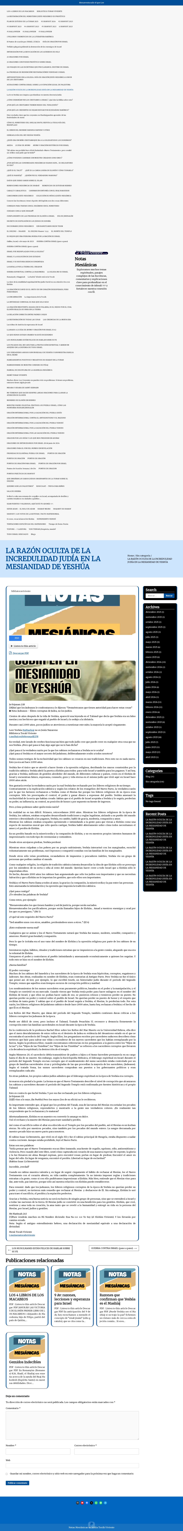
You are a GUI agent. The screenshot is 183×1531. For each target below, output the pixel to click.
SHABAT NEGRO (44, 509)
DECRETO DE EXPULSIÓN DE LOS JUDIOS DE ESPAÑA (29, 221)
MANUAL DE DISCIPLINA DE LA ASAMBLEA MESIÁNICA (29, 370)
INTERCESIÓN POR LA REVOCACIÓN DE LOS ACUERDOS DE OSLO (33, 52)
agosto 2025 (152, 632)
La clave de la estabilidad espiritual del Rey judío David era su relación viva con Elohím (38, 283)
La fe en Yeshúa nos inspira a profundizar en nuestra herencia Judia (34, 95)
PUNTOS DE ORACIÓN (56, 453)
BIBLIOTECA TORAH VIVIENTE (49, 11)
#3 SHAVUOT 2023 (14, 26)
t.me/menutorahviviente (22, 1235)
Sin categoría (152, 781)
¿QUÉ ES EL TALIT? (14, 170)
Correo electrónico (85, 1445)
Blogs (33, 534)
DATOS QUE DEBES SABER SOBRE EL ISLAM (24, 181)
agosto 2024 (152, 677)
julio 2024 (151, 682)
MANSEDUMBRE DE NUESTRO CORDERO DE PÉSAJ (27, 365)
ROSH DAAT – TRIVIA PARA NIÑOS (50, 486)
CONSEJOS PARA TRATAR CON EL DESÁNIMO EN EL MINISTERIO (33, 206)
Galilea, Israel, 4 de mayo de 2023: (20, 241)
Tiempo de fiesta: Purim (58, 524)
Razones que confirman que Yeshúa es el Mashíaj (117, 1299)
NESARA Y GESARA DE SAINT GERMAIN (22, 388)
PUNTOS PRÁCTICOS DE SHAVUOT (21, 474)
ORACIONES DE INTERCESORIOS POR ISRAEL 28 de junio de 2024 (33, 443)
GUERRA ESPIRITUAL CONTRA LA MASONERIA (25, 272)
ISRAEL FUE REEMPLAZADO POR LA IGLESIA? (25, 252)
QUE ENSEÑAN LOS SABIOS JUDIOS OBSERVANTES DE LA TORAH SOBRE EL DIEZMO (37, 480)
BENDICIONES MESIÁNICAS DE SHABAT (23, 186)
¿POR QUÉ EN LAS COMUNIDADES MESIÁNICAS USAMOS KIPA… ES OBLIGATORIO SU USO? (40, 164)
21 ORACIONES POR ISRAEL (18, 57)
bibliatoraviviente (21, 591)
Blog (148, 776)
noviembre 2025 (154, 617)
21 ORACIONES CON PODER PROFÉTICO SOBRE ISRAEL (29, 62)
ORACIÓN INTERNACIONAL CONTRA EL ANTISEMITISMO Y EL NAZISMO (36, 418)
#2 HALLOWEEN (29, 32)
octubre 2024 (152, 672)
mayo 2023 (151, 752)
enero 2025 (151, 657)
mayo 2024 (151, 692)
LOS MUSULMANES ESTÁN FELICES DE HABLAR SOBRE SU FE (32, 340)
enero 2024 (151, 712)
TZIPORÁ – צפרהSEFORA (16, 529)
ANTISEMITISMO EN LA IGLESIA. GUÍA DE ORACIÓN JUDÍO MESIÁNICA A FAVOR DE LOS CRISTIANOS (39, 78)
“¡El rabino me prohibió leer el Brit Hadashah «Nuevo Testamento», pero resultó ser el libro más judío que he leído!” (39, 151)
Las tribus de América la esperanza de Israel (24, 325)
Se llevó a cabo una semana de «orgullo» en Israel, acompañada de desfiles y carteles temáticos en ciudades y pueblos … (37, 497)
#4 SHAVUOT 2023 (31, 26)
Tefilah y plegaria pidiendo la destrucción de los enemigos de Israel (34, 47)
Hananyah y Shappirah (16, 277)
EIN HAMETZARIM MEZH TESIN (49, 226)
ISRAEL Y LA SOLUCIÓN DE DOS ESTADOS (23, 257)
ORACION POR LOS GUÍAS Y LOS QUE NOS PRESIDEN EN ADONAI (33, 438)
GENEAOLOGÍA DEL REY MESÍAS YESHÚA (23, 135)
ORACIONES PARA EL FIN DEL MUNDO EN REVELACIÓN (29, 448)
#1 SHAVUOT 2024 (48, 21)
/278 (36, 736)
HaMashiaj (28, 730)
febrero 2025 (152, 652)
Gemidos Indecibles (25, 1362)
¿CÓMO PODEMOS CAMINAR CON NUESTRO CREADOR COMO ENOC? (34, 158)
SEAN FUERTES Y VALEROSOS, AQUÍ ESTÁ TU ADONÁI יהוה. (30, 504)
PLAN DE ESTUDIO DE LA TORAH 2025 (22, 21)
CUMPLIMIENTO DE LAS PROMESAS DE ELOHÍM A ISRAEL (31, 216)
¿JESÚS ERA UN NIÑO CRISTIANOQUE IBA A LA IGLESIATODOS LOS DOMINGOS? (39, 140)
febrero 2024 (152, 707)
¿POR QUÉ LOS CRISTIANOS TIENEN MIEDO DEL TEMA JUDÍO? (32, 105)
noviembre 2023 (154, 722)
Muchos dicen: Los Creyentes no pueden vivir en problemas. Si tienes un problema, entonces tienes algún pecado (40, 381)
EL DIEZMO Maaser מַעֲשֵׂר (38, 231)
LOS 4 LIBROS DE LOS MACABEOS (20, 11)
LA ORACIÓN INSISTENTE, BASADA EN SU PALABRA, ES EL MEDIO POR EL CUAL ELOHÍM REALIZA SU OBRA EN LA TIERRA (39, 308)
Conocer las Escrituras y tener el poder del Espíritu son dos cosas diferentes (37, 201)
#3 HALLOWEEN (45, 32)
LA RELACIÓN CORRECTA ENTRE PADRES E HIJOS (27, 315)
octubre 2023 (152, 727)
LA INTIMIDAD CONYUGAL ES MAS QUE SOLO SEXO (28, 302)
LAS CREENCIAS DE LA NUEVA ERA (57, 320)
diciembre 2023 (153, 717)
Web (8, 1460)
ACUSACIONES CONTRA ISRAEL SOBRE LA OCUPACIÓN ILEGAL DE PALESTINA (38, 85)
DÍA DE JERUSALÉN (65, 216)
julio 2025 (150, 637)
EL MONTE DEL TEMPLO (61, 231)
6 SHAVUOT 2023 (66, 26)
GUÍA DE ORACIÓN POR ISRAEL (55, 42)
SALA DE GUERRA (14, 491)
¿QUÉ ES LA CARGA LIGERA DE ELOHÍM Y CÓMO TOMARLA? (49, 170)
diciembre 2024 (153, 662)
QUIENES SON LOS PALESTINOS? (20, 486)
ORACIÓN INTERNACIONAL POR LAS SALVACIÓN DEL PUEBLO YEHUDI (35, 433)
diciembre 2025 (153, 612)
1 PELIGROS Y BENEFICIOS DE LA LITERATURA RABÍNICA (30, 37)
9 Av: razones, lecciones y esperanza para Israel (72, 1299)
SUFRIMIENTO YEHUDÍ (46, 519)
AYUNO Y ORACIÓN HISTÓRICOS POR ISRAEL (51, 145)
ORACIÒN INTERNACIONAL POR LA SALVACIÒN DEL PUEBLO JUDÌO (34, 413)
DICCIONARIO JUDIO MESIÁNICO (20, 226)
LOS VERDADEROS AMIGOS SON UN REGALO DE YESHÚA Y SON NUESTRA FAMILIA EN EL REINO (40, 353)
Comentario (13, 1408)
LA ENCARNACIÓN (14, 297)
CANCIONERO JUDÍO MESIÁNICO (20, 196)
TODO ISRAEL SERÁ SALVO (17, 534)
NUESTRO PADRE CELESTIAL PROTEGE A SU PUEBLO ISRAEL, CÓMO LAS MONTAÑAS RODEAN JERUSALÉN (36, 406)
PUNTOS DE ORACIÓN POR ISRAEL (52, 463)
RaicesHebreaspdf (24, 736)
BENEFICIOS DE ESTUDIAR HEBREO (57, 186)
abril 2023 (151, 757)
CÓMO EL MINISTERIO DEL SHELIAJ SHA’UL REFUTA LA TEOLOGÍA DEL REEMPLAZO (36, 124)
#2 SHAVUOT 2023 (65, 21)
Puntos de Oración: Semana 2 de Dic (21, 469)
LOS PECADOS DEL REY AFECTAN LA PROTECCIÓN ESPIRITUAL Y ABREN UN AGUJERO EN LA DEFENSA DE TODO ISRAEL (38, 346)
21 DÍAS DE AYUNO (22, 145)
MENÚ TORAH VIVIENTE (17, 375)
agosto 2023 (152, 737)
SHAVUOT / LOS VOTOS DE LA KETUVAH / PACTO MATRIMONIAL (33, 514)
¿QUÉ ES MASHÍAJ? (14, 175)
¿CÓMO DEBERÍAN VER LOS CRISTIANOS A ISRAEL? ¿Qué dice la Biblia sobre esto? (40, 100)
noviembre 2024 (154, 667)
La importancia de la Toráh (35, 297)
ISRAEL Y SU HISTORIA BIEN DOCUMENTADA (25, 262)
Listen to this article (25, 646)
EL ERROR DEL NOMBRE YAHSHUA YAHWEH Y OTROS (28, 130)
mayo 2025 (151, 642)
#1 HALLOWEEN (13, 32)
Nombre (11, 1445)
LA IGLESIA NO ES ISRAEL (57, 272)
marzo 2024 (152, 702)
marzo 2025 (151, 647)
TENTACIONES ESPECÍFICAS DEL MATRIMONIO (26, 524)
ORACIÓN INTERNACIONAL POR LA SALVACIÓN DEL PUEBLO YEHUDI (35, 428)
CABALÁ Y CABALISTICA (16, 191)
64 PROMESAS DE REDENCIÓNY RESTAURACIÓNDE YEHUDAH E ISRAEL (36, 72)
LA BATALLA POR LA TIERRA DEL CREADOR (24, 267)
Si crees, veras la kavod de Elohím (20, 519)
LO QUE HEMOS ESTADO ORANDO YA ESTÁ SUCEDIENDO (30, 335)
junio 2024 (151, 687)
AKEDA (10, 145)
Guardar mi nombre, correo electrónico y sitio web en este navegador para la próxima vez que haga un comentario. (72, 1473)
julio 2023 (150, 742)
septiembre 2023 (154, 732)
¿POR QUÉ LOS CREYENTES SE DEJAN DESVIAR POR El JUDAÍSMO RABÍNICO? (38, 110)
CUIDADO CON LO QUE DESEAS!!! (20, 211)
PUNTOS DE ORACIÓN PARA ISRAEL (21, 463)
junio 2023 (151, 747)
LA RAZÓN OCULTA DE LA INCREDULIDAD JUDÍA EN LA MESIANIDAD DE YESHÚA (40, 90)
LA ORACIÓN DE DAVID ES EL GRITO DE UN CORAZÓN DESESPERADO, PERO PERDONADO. (37, 290)
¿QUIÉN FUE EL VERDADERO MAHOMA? (41, 175)
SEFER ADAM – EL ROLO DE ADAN (21, 509)
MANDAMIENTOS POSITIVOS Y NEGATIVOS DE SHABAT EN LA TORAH (35, 360)
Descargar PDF (20, 653)
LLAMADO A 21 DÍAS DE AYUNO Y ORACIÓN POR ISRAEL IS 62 (31, 330)
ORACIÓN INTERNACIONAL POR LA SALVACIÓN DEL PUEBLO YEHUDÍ (35, 423)
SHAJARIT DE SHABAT (62, 509)
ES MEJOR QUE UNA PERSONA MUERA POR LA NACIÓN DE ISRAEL (33, 236)
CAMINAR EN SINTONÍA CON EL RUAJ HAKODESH (49, 191)
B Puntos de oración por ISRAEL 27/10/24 (23, 42)
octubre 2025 (152, 622)
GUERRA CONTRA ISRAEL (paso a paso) (52, 241)
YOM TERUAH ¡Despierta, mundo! (42, 529)
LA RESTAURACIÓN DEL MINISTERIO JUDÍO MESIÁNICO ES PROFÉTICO (36, 16)
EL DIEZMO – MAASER (16, 231)
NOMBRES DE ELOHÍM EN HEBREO (21, 400)
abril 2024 (151, 697)
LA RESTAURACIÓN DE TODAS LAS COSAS (23, 320)
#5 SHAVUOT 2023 (49, 26)
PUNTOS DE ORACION (48, 469)
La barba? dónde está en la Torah (41, 277)
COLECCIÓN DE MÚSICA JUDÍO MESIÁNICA (53, 196)
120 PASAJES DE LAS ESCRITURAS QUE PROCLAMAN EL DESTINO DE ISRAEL (38, 67)
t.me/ (11, 736)
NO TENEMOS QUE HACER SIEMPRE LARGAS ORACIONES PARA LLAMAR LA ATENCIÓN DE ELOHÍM (37, 394)
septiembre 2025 (154, 627)
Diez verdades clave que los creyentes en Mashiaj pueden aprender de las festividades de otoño (36, 116)
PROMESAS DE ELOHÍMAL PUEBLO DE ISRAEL (26, 453)
